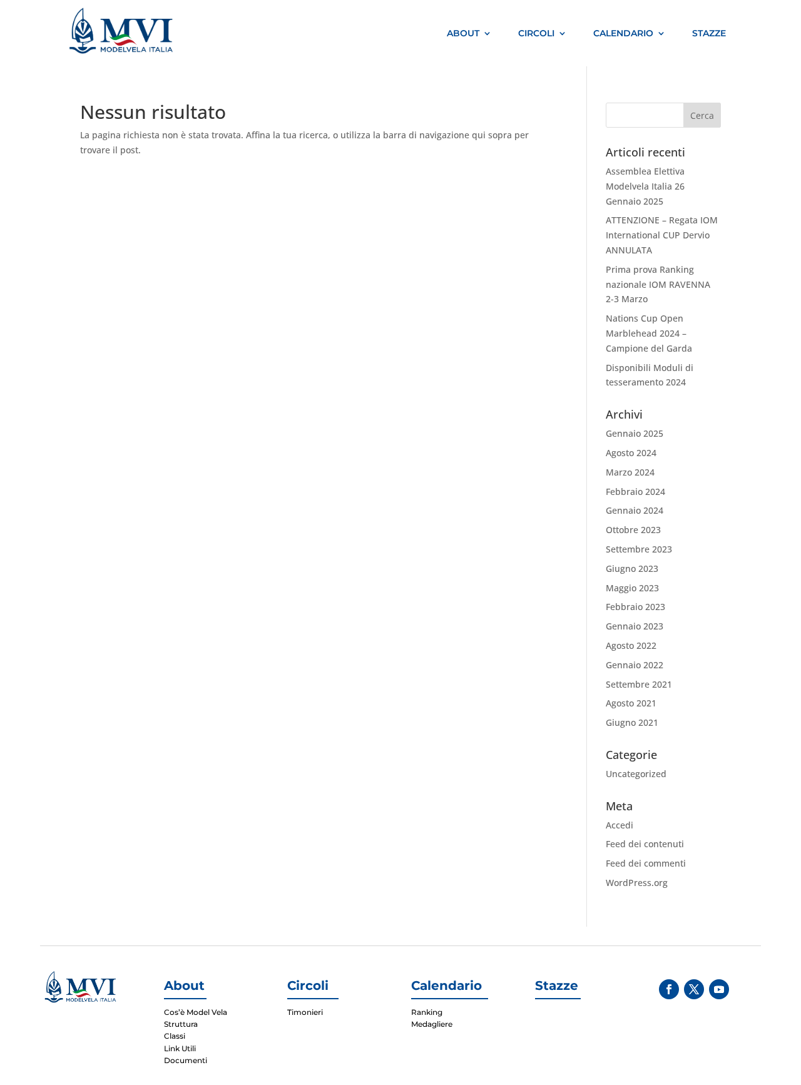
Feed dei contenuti (645, 844)
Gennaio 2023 (634, 626)
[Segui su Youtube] (719, 989)
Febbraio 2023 (635, 607)
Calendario (623, 33)
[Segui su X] (694, 989)
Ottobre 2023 (633, 530)
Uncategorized (636, 774)
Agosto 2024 (631, 453)
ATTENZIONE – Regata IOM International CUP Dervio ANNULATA (662, 235)
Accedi (619, 825)
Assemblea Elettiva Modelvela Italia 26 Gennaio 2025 (645, 186)
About (463, 33)
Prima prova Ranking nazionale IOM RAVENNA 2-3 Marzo (658, 284)
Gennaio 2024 (634, 510)
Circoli (536, 33)
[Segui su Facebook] (669, 989)
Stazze (709, 33)
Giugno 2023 (632, 568)
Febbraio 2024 (635, 491)
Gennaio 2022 (634, 665)
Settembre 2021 (639, 684)
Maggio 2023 (632, 588)
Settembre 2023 (639, 549)
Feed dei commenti (646, 863)
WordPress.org (637, 883)
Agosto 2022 (631, 645)
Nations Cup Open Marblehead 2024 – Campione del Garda (649, 333)
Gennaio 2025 (634, 433)
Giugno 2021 (632, 722)
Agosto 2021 (631, 703)
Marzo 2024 (630, 472)
